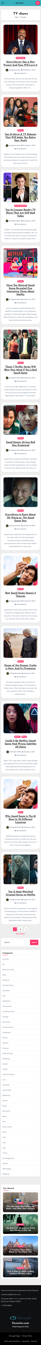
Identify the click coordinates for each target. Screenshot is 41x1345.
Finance (5, 1048)
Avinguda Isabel (14, 70)
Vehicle (5, 1163)
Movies (20, 130)
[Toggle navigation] (2, 3)
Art (3, 964)
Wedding (5, 1174)
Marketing (6, 1095)
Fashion (5, 1043)
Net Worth (6, 1111)
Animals (5, 959)
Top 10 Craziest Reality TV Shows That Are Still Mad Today (20, 213)
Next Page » (20, 934)
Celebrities (21, 58)
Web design (6, 1169)
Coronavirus (7, 1006)
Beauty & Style (8, 970)
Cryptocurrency (8, 1011)
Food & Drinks (7, 1053)
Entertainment (20, 206)
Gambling (6, 1059)
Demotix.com (20, 1323)
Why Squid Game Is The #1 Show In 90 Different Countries (20, 819)
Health (5, 1069)
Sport (4, 1132)
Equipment (6, 1032)
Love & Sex (6, 1090)
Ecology (5, 1017)
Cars (4, 996)
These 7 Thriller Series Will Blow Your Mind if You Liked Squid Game (20, 370)
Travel (4, 1153)
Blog (4, 975)
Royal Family (7, 1127)
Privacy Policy (27, 1336)
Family (4, 1038)
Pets (4, 1122)
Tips (4, 1143)
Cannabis (6, 990)
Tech (4, 1137)
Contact (34, 1341)
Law (4, 1080)
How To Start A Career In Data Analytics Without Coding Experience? (20, 1274)
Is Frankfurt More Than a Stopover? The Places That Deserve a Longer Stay (20, 1252)
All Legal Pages (14, 1336)
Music (4, 1106)
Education (6, 1022)
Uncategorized (8, 1158)
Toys (4, 1148)
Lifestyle (5, 1085)
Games (5, 1064)
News (24, 737)
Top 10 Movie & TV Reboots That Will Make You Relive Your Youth (20, 137)
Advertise (25, 1341)
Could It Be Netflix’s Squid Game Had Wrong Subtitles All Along (20, 744)
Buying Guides (8, 985)
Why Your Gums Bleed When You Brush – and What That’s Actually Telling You (20, 1209)
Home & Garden (8, 1074)
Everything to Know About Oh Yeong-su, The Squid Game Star (20, 517)
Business (5, 980)
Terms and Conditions (12, 1341)
